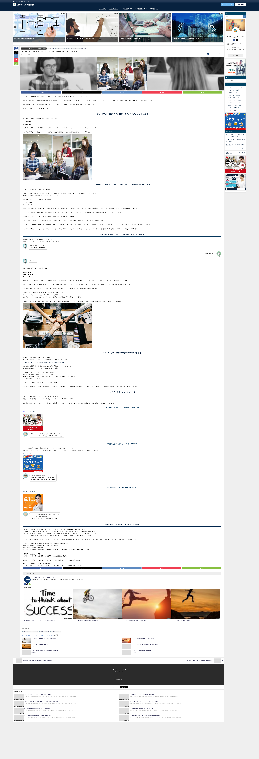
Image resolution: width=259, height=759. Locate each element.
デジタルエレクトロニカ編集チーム (215, 53)
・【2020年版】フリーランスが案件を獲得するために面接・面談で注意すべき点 (43, 362)
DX (240, 105)
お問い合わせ (240, 4)
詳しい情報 (235, 55)
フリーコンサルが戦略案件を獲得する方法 (235, 148)
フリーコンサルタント (73, 48)
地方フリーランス (231, 95)
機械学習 (229, 100)
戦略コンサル (230, 105)
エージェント (83, 48)
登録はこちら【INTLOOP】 (30, 453)
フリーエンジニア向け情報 (27, 48)
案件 (66, 48)
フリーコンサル (241, 87)
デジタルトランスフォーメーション (234, 97)
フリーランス (51, 48)
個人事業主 (230, 92)
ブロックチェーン (231, 102)
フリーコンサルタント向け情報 (40, 48)
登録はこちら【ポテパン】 (29, 491)
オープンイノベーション (232, 110)
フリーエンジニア (59, 48)
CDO (236, 105)
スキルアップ (239, 102)
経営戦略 (238, 95)
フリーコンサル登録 (227, 4)
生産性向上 (240, 100)
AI (237, 90)
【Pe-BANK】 (33, 411)
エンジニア (241, 107)
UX (236, 107)
